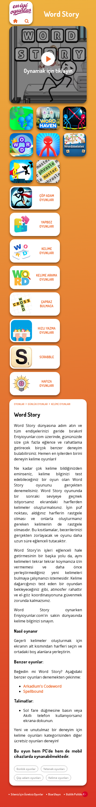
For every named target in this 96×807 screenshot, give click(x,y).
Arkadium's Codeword (42, 686)
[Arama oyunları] (27, 20)
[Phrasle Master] (48, 171)
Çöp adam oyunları (29, 778)
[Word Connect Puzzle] (21, 144)
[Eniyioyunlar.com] (15, 20)
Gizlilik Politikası (75, 794)
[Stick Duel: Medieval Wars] (74, 118)
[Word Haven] (48, 118)
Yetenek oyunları (54, 769)
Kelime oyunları (60, 404)
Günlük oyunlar (38, 404)
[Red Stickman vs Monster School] (48, 144)
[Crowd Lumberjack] (21, 118)
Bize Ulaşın (54, 794)
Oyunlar (19, 404)
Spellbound (33, 691)
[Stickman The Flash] (21, 171)
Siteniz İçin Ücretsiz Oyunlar (27, 794)
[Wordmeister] (74, 144)
